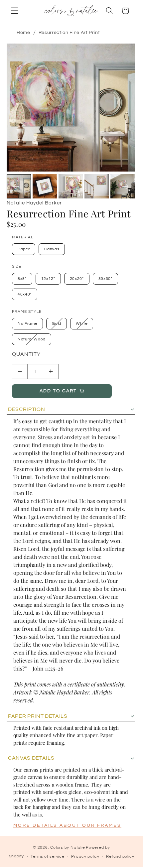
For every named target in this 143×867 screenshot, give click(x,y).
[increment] (50, 371)
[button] (15, 11)
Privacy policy (85, 856)
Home (23, 32)
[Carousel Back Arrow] (16, 186)
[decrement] (19, 371)
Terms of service (47, 856)
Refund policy (120, 856)
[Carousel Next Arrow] (125, 186)
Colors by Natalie (67, 847)
